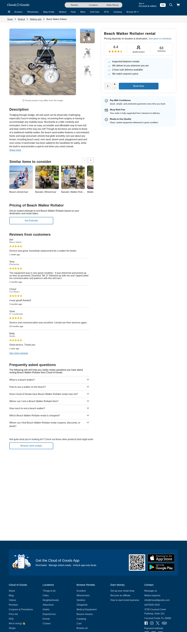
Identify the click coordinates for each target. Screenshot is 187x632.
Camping (118, 12)
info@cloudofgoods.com (156, 600)
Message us (150, 591)
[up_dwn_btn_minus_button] (115, 88)
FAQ (11, 619)
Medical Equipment (87, 609)
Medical (62, 12)
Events (46, 619)
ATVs (106, 12)
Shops (12, 628)
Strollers (81, 600)
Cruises (47, 623)
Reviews (13, 605)
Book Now (138, 86)
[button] (14, 64)
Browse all (82, 628)
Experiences (49, 614)
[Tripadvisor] (164, 623)
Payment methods (153, 628)
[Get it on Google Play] (161, 567)
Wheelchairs (33, 12)
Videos (12, 600)
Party (73, 12)
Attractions (48, 605)
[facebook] (146, 623)
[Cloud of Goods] (18, 5)
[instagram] (152, 623)
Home (10, 19)
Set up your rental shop (122, 591)
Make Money (113, 5)
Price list (13, 614)
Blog (11, 595)
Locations (93, 5)
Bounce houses (85, 614)
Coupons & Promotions (21, 609)
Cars (79, 623)
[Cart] (178, 5)
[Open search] (171, 5)
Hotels (46, 609)
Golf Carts (94, 12)
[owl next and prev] (84, 160)
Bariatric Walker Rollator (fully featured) (81, 192)
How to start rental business (124, 600)
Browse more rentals (31, 445)
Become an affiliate (120, 595)
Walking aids (35, 19)
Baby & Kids (48, 12)
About (12, 591)
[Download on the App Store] (161, 558)
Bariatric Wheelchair (45, 192)
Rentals (74, 5)
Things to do (49, 591)
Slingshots (82, 605)
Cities (46, 595)
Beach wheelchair (18, 192)
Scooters (18, 12)
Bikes (82, 12)
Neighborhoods (51, 600)
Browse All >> (133, 12)
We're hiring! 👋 (17, 623)
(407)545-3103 (152, 605)
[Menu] (9, 11)
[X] (158, 623)
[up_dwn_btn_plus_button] (115, 84)
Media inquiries (152, 595)
